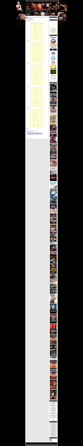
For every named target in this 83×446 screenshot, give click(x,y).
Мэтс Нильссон (35, 83)
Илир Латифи (34, 53)
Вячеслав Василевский (35, 76)
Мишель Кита (34, 32)
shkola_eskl (50, 435)
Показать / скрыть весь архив (52, 441)
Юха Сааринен (34, 55)
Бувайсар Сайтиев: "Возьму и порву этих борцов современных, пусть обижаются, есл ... (53, 423)
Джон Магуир (35, 105)
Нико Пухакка (34, 126)
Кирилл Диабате (35, 51)
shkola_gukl (51, 428)
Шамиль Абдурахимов (35, 35)
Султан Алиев (35, 78)
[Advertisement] (37, 136)
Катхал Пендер (35, 102)
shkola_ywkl (51, 432)
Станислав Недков (35, 81)
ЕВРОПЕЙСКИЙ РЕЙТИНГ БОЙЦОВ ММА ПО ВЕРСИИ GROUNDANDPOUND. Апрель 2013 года (35, 133)
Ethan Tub (50, 425)
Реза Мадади (34, 110)
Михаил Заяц (35, 49)
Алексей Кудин (34, 39)
